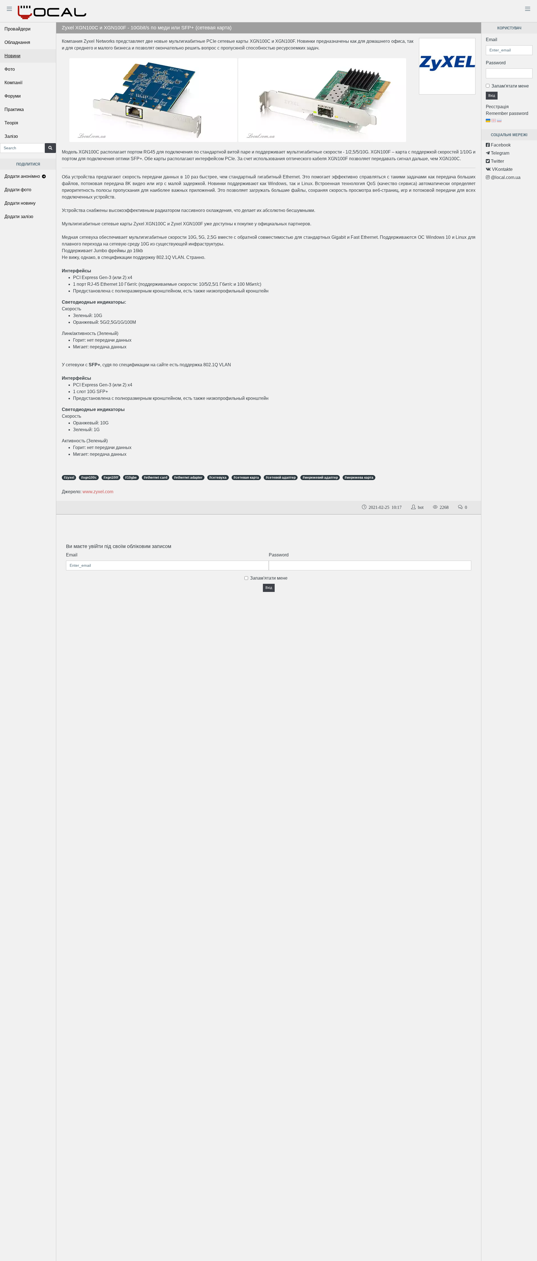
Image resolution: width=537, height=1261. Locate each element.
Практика (14, 109)
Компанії (13, 82)
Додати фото (17, 189)
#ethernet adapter (188, 478)
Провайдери (17, 29)
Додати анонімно (22, 176)
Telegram (499, 153)
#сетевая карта (246, 478)
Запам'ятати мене (269, 578)
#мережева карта (359, 478)
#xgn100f (110, 478)
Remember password (507, 113)
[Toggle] (9, 8)
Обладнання (17, 42)
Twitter (497, 161)
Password (279, 554)
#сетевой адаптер (281, 478)
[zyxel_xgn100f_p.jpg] (322, 100)
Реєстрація (497, 106)
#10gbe (131, 478)
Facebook (500, 145)
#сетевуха (218, 478)
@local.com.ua (505, 177)
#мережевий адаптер (320, 478)
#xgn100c (89, 478)
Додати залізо (18, 216)
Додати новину (20, 203)
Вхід (268, 588)
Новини (12, 55)
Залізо (11, 136)
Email (71, 554)
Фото (9, 69)
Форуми (12, 96)
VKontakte (502, 169)
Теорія (11, 123)
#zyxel (69, 478)
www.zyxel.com (98, 491)
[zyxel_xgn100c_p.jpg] (153, 100)
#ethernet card (155, 478)
